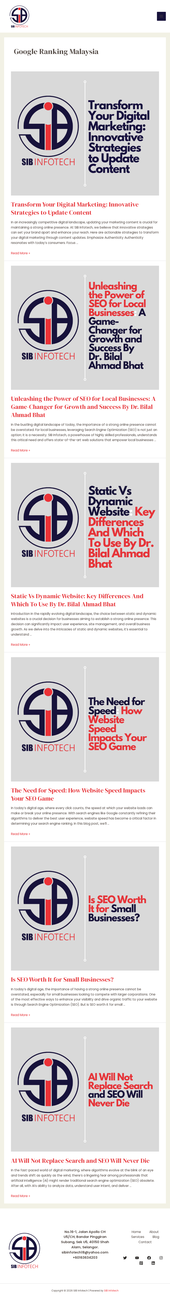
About (154, 1232)
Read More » (20, 253)
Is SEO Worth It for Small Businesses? (62, 979)
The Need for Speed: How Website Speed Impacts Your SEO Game (78, 794)
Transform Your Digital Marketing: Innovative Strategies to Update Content (74, 208)
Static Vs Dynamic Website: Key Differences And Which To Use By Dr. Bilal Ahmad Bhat (77, 600)
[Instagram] (161, 1258)
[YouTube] (137, 1258)
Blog (156, 1237)
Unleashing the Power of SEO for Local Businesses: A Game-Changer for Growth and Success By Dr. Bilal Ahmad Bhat (83, 406)
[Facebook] (149, 1258)
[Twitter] (125, 1258)
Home (136, 1232)
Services (137, 1237)
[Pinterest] (141, 1263)
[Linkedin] (153, 1263)
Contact (145, 1242)
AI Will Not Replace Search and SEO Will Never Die (80, 1160)
